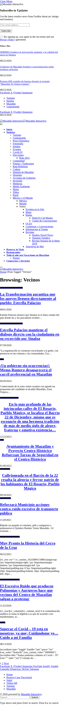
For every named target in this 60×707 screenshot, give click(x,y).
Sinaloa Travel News (42, 235)
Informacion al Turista (37, 229)
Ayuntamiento (5, 498)
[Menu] (1, 267)
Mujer (16, 189)
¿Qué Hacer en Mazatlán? (10, 537)
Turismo (10, 98)
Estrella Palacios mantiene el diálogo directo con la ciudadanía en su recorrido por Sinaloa (29, 334)
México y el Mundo (23, 198)
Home (9, 674)
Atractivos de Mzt (35, 246)
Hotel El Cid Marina (42, 218)
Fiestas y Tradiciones (23, 163)
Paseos (16, 258)
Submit (35, 697)
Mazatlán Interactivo (31, 694)
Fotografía (18, 143)
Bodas (29, 215)
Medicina (17, 183)
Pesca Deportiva (21, 140)
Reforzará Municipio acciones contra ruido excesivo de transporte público (29, 509)
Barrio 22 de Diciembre (9, 398)
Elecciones (18, 155)
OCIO (29, 223)
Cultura (16, 169)
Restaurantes (13, 252)
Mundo (23, 203)
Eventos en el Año (35, 209)
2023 (2, 440)
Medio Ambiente (21, 186)
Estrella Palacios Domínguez (11, 288)
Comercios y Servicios (18, 261)
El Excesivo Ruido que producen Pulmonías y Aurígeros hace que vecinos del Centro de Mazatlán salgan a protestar (26, 592)
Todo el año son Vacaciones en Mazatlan (27, 255)
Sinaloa (10, 101)
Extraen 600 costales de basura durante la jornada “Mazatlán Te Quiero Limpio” (25, 82)
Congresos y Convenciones (39, 226)
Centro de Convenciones (44, 220)
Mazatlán (11, 103)
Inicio (9, 129)
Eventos (17, 149)
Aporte (2, 622)
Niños (16, 192)
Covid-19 (17, 152)
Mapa (28, 212)
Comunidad (19, 160)
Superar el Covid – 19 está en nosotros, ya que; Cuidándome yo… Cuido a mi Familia (29, 633)
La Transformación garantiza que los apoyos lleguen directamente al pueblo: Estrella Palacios (28, 298)
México (23, 200)
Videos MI (11, 683)
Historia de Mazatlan (23, 172)
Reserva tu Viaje (15, 249)
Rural (15, 195)
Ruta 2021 (24, 158)
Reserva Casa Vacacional (19, 677)
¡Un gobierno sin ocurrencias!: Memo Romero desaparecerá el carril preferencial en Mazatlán (26, 370)
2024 (2, 359)
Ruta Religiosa (20, 166)
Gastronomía (12, 106)
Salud (9, 680)
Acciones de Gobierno (24, 178)
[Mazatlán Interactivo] (23, 121)
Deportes (17, 175)
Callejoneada (5, 469)
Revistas (30, 232)
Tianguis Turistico (41, 238)
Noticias (10, 132)
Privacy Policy (7, 39)
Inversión (17, 180)
